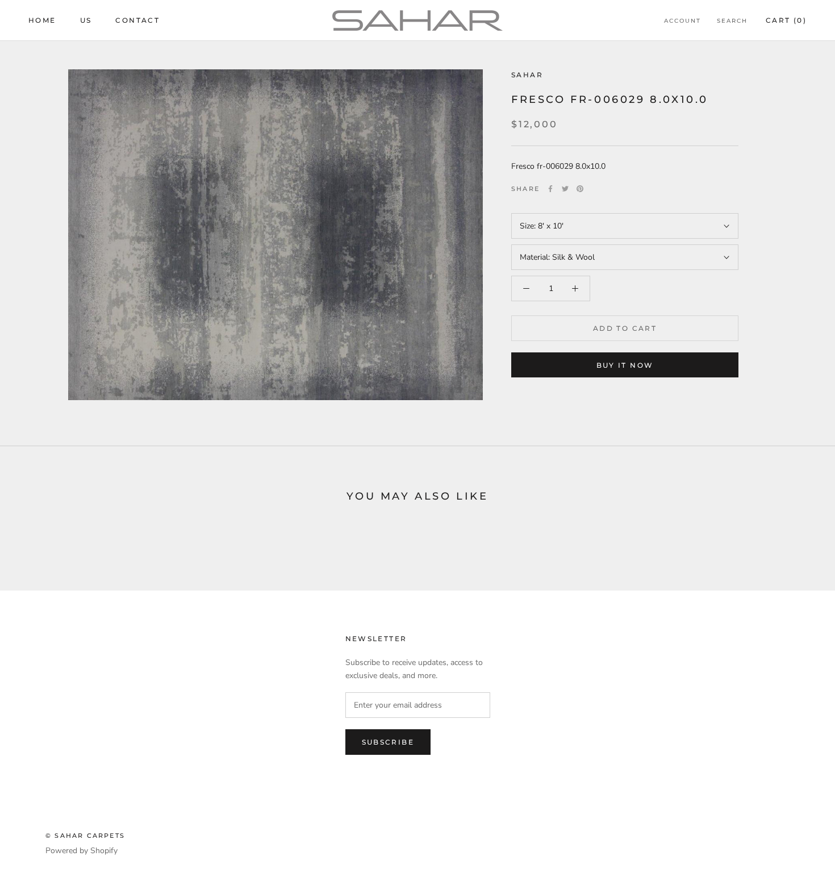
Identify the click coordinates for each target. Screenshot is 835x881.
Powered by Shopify (81, 850)
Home (42, 20)
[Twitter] (565, 188)
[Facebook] (550, 188)
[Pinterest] (580, 188)
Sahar (527, 74)
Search (732, 20)
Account (682, 20)
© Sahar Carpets (85, 836)
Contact (137, 20)
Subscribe (388, 742)
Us (86, 20)
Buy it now (625, 365)
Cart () (786, 20)
